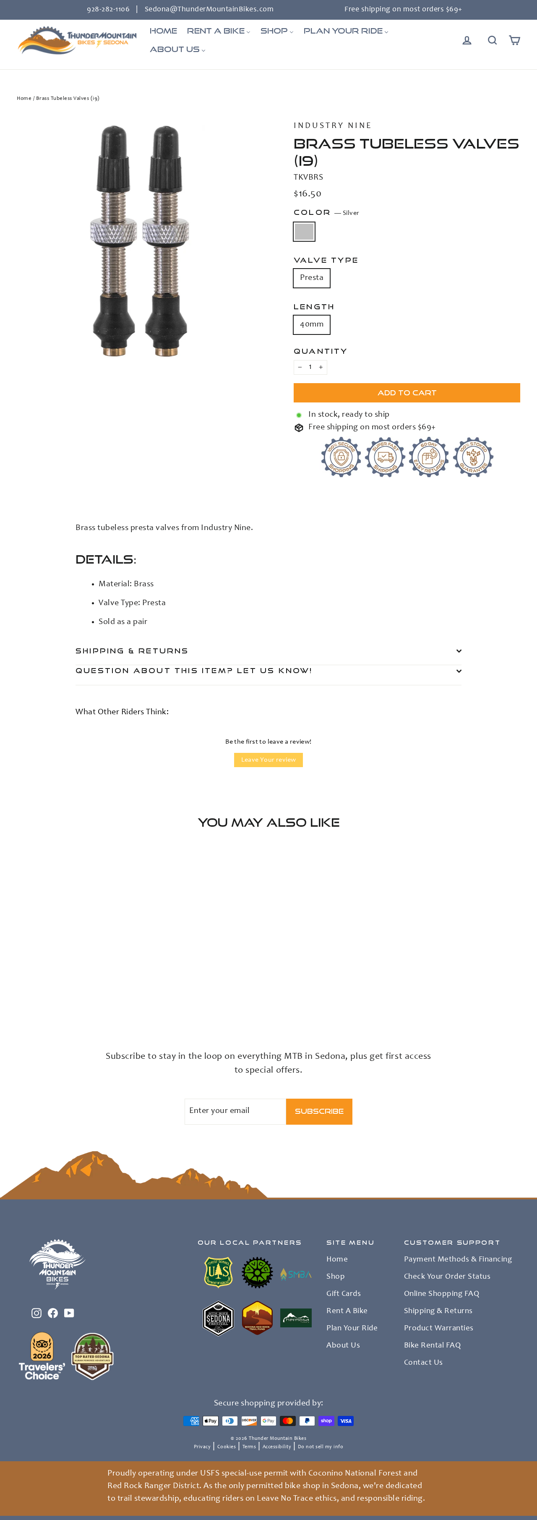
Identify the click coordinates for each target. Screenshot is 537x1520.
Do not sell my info (321, 1446)
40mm (311, 325)
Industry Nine (333, 126)
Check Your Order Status (447, 1277)
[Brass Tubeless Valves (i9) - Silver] (22, 1002)
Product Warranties (439, 1328)
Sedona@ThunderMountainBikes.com (209, 9)
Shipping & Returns (132, 651)
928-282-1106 (108, 9)
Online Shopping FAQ (442, 1294)
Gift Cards (343, 1294)
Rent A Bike (347, 1311)
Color (326, 212)
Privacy (202, 1446)
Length (314, 307)
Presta (311, 278)
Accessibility (277, 1446)
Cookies (226, 1446)
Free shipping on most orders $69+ (403, 9)
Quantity (321, 351)
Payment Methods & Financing (458, 1260)
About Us (343, 1346)
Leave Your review (268, 760)
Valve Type (326, 260)
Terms (249, 1446)
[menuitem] (163, 31)
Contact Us (423, 1363)
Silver (304, 231)
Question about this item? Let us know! (194, 670)
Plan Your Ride (352, 1328)
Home (24, 99)
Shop (335, 1277)
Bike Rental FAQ (432, 1346)
